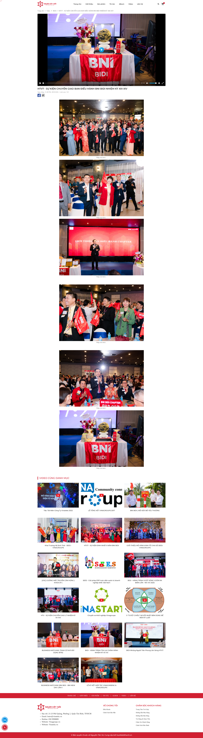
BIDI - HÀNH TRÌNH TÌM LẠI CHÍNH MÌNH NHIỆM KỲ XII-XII (101, 651)
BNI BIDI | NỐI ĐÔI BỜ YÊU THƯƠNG (145, 510)
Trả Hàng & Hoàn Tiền (143, 719)
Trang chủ (77, 4)
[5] (144, 600)
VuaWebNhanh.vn (124, 735)
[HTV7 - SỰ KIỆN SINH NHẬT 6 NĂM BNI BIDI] (101, 530)
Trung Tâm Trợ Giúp (142, 709)
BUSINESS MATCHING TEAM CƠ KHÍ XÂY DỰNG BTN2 (58, 651)
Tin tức (112, 4)
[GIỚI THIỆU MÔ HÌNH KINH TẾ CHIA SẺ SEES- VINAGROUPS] (144, 530)
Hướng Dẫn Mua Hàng (143, 712)
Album (121, 4)
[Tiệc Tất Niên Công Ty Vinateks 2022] (58, 495)
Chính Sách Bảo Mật (109, 712)
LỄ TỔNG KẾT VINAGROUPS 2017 (101, 510)
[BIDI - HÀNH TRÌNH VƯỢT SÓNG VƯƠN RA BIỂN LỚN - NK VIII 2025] (144, 565)
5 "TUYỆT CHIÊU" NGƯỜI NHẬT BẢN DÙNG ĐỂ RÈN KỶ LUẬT (144, 616)
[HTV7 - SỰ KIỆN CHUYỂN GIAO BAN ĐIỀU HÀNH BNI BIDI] (47, 4)
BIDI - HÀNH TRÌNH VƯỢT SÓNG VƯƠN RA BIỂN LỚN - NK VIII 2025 (145, 581)
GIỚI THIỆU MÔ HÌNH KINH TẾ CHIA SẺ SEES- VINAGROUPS (145, 546)
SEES (54, 11)
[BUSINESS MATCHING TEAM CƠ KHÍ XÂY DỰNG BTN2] (58, 635)
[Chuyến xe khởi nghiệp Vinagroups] (101, 600)
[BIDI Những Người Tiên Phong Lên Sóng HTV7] (144, 635)
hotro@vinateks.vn (54, 716)
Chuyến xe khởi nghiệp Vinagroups (102, 615)
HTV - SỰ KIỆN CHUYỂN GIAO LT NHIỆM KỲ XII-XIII (58, 616)
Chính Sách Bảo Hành (142, 725)
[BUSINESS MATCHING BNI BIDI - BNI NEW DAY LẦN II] (58, 670)
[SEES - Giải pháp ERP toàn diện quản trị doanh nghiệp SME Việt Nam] (101, 565)
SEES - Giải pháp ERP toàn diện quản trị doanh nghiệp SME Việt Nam (101, 581)
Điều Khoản (106, 709)
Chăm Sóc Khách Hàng (143, 722)
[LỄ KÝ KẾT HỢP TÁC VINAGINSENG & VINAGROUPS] (101, 670)
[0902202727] (5, 727)
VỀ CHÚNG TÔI (110, 706)
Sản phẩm (101, 4)
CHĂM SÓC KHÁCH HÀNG (148, 706)
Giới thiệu (89, 4)
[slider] (91, 83)
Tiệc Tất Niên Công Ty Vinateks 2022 (58, 510)
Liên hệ (140, 4)
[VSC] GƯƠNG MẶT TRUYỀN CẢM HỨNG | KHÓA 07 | (58, 581)
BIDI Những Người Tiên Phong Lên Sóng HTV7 (144, 650)
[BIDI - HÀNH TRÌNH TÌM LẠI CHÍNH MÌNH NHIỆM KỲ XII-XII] (101, 635)
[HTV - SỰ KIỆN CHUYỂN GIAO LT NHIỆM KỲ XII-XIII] (58, 600)
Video (130, 4)
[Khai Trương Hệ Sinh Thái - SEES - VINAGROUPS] (58, 530)
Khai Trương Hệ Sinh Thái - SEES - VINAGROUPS (58, 546)
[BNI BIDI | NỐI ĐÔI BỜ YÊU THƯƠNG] (144, 495)
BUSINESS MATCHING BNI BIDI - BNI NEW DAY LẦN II (58, 686)
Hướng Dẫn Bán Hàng (142, 716)
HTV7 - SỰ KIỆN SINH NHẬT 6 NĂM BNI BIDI (101, 545)
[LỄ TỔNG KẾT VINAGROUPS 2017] (101, 495)
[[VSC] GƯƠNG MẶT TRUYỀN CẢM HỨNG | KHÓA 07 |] (58, 565)
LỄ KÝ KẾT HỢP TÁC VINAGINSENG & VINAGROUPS (101, 686)
